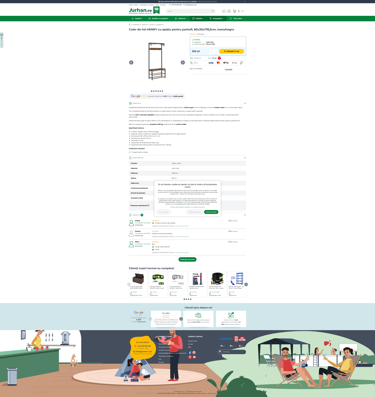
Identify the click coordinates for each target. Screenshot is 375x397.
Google (185, 202)
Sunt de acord (211, 212)
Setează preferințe (194, 212)
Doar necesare (164, 212)
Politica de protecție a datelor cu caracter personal (187, 207)
